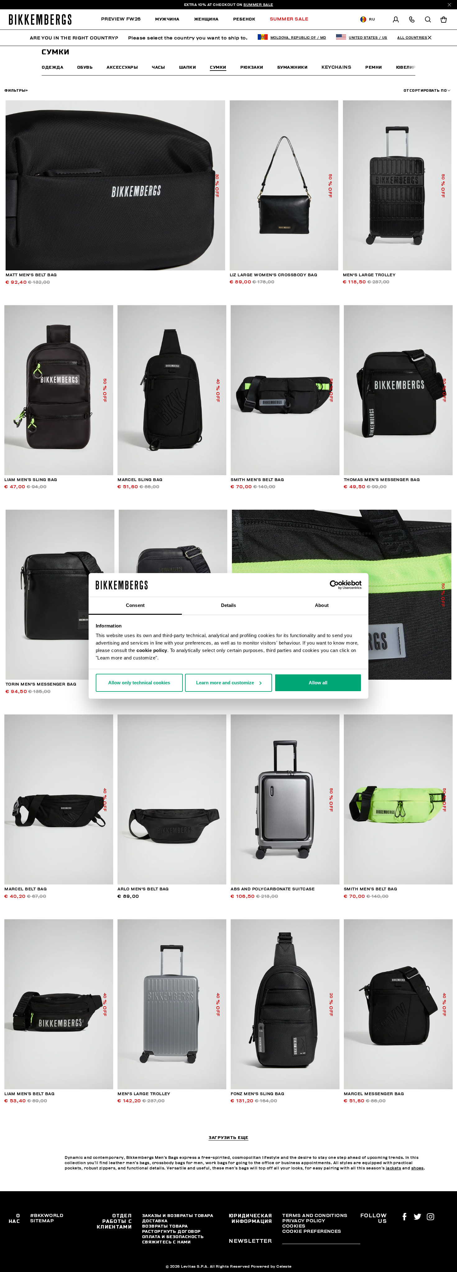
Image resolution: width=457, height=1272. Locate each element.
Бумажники (292, 67)
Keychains (336, 67)
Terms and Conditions (314, 1215)
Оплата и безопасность (173, 1236)
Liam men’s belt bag (29, 1094)
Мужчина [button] (167, 18)
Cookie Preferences (311, 1231)
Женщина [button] (206, 18)
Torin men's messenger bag (41, 684)
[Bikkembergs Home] (40, 19)
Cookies (293, 1226)
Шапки (187, 67)
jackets (393, 1168)
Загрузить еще (228, 1138)
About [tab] (322, 605)
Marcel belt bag (25, 889)
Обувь (85, 67)
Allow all (318, 682)
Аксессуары (122, 67)
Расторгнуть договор (171, 1231)
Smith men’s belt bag (257, 480)
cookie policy (151, 650)
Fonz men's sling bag (257, 1094)
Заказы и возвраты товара (177, 1215)
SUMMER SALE (258, 5)
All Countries (412, 37)
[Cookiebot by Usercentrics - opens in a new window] (334, 585)
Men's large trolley (369, 275)
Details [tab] (228, 605)
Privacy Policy (303, 1220)
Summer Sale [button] (289, 18)
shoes (417, 1168)
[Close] (449, 5)
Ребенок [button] (244, 18)
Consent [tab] (135, 605)
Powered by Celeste (271, 1266)
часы (158, 67)
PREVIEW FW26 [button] (121, 18)
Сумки (218, 67)
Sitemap (42, 1220)
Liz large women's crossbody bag (273, 275)
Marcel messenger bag (374, 1094)
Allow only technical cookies (139, 682)
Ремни (373, 67)
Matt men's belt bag (31, 275)
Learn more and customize (225, 682)
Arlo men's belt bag (143, 889)
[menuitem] (124, 19)
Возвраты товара (165, 1226)
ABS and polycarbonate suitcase (273, 889)
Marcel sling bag (140, 480)
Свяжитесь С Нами (166, 1241)
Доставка (155, 1220)
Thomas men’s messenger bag (382, 480)
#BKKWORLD (46, 1215)
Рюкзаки (251, 67)
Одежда (52, 67)
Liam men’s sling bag (30, 480)
